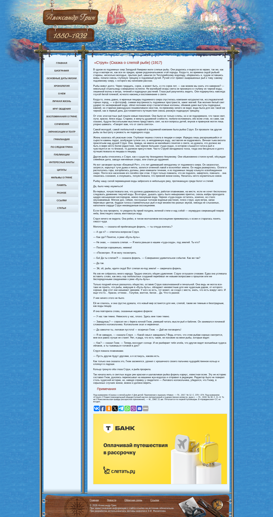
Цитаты (61, 170)
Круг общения (62, 109)
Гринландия (62, 139)
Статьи (61, 208)
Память (62, 185)
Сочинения (61, 124)
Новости (111, 500)
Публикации (62, 154)
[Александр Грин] (136, 31)
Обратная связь (133, 500)
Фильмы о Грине (61, 177)
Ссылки (62, 200)
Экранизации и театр (61, 132)
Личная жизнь (61, 101)
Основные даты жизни (62, 78)
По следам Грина (62, 147)
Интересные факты (61, 162)
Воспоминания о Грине (61, 116)
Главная (61, 63)
